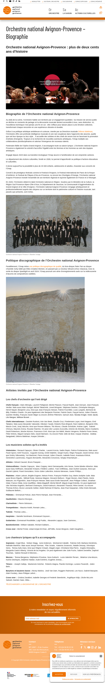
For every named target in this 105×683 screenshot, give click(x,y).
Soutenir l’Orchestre (51, 1)
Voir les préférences (92, 674)
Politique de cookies (68, 679)
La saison (67, 13)
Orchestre (54, 13)
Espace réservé (96, 1)
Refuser (73, 674)
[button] (101, 656)
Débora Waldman (85, 131)
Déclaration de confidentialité (83, 679)
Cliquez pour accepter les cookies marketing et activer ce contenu (52, 83)
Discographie (67, 1)
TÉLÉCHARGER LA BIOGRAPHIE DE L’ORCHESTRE (28, 584)
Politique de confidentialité (62, 624)
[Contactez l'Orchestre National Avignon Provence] (99, 7)
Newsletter (36, 1)
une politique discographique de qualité (45, 266)
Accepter (59, 674)
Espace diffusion (81, 1)
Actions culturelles (85, 13)
